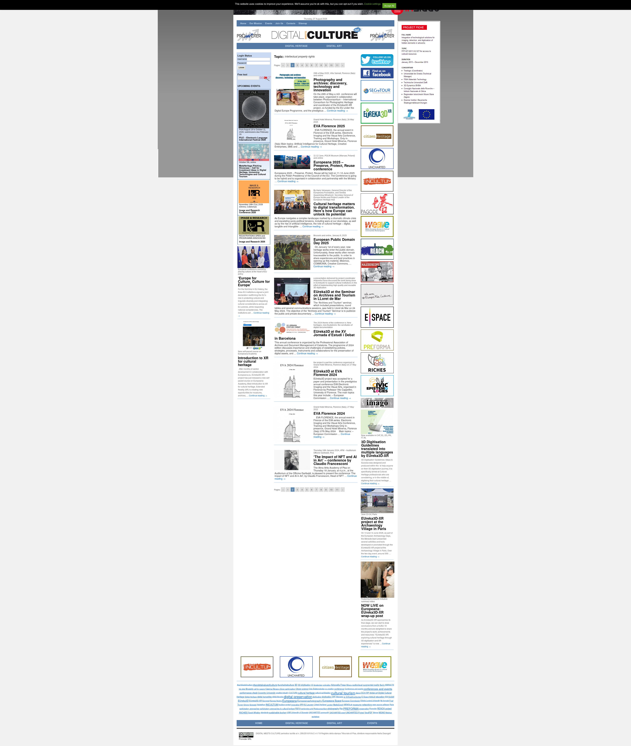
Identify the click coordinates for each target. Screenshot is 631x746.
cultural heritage (306, 692)
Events (268, 23)
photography (333, 708)
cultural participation (323, 692)
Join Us (279, 23)
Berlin (382, 685)
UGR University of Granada (297, 712)
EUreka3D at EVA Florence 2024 (328, 373)
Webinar (388, 712)
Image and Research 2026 (252, 241)
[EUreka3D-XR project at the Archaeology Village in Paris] (377, 511)
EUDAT (391, 696)
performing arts (307, 708)
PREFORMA (351, 709)
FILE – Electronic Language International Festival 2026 (253, 138)
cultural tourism (343, 692)
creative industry (282, 692)
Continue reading (337, 110)
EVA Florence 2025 (329, 125)
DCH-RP (365, 692)
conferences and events (377, 689)
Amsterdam (318, 685)
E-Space (365, 696)
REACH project (384, 708)
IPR (301, 704)
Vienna (375, 712)
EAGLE (372, 696)
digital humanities (264, 696)
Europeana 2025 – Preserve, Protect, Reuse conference (334, 165)
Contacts (290, 23)
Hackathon (261, 704)
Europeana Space (331, 700)
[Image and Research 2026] (254, 233)
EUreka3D (243, 700)
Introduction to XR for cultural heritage (253, 361)
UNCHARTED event (337, 712)
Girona (246, 704)
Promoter (373, 708)
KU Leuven (309, 704)
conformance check (248, 692)
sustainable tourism (277, 712)
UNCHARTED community (319, 712)
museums (357, 704)
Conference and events (354, 689)
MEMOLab (348, 704)
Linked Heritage (320, 704)
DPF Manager (337, 696)
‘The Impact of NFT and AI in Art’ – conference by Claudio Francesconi (335, 460)
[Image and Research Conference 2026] (254, 201)
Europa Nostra (276, 700)
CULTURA (293, 692)
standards (265, 712)
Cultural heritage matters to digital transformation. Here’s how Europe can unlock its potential (334, 208)
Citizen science (302, 689)
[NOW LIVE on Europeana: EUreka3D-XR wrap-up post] (379, 596)
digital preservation (298, 696)
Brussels (249, 688)
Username (242, 58)
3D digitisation (304, 684)
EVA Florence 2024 (329, 413)
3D (296, 684)
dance (358, 692)
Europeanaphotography (309, 700)
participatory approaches (249, 708)
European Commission (351, 700)
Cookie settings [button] (372, 3)
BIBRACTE (389, 685)
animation (327, 685)
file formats (384, 700)
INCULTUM (272, 704)
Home (243, 23)
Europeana (289, 701)
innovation (295, 704)
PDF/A (298, 708)
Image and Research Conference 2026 (249, 211)
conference (339, 688)
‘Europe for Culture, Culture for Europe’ (254, 281)
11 (337, 65)
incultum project (285, 704)
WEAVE (382, 712)
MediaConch (338, 704)
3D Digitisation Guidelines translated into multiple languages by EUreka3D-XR (377, 448)
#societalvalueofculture (265, 685)
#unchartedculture (286, 684)
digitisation (317, 696)
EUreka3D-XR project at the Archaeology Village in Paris (373, 523)
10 (331, 65)
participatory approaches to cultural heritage (277, 708)
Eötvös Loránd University (370, 700)
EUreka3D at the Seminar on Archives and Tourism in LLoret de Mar (334, 295)
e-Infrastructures (352, 696)
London (330, 704)
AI (312, 685)
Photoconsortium (320, 708)
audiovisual (357, 684)
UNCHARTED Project (355, 712)
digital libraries (277, 696)
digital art (374, 692)
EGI (386, 696)
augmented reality (371, 684)
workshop (315, 716)
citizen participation (287, 689)
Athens (349, 685)
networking (367, 704)
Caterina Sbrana (272, 689)
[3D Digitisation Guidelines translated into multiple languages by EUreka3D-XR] (377, 432)
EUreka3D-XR (255, 700)
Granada (252, 704)
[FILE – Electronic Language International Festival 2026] (254, 126)
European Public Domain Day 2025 (334, 241)
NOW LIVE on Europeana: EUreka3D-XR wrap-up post (372, 610)
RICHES (243, 712)
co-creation (329, 689)
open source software (380, 704)
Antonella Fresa (338, 684)
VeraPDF (368, 712)
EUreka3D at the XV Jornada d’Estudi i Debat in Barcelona (315, 335)
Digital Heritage (251, 696)
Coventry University (266, 692)
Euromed (266, 700)
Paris (392, 704)
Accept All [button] (389, 5)
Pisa (341, 708)
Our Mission (255, 23)
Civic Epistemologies (317, 689)
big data (242, 689)
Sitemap (303, 23)
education (380, 696)
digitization (327, 696)
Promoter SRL (245, 738)
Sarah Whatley (254, 712)
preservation (364, 708)
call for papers (259, 689)
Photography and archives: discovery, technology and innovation (330, 84)
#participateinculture (245, 685)
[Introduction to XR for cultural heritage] (253, 348)
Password (241, 62)
